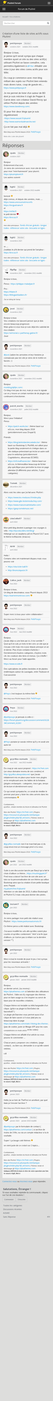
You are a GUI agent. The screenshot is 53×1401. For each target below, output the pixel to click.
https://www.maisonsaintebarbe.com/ (24, 505)
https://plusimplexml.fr (13, 174)
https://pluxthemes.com (25, 820)
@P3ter (30, 66)
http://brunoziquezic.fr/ (18, 570)
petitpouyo (16, 43)
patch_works (16, 405)
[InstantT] (6, 905)
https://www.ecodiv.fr (13, 664)
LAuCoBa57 (15, 518)
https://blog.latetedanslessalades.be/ (24, 442)
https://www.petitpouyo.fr (15, 88)
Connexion (9, 1199)
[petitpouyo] (6, 44)
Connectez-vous (9, 1181)
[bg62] (6, 188)
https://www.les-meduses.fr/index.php (24, 497)
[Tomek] (6, 484)
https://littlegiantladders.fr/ (15, 295)
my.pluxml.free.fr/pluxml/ (14, 888)
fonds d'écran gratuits (29, 225)
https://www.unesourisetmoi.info (18, 202)
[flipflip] (6, 271)
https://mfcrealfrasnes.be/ (19, 461)
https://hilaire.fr (10, 291)
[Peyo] (6, 630)
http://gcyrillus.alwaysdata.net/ (17, 774)
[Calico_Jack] (6, 581)
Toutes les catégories (12, 1205)
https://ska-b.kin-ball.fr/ (18, 566)
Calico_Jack (15, 580)
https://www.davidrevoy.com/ (16, 106)
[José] (6, 310)
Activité (6, 1213)
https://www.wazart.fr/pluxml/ (18, 118)
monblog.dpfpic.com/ (13, 387)
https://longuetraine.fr (13, 205)
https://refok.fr (10, 211)
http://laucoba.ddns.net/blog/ (21, 530)
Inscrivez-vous (26, 1181)
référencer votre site (19, 228)
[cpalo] (6, 154)
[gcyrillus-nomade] (6, 760)
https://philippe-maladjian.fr (23, 284)
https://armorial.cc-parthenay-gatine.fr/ (21, 333)
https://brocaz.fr (11, 217)
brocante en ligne (37, 228)
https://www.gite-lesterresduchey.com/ (25, 501)
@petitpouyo (9, 717)
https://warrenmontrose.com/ (17, 595)
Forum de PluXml (26, 9)
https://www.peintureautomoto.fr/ (27, 921)
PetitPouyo (36, 132)
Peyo (12, 628)
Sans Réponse (26, 1217)
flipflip (13, 269)
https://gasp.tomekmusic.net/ (21, 508)
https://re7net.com (40, 768)
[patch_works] (6, 407)
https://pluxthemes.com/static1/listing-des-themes (26, 1023)
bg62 (12, 186)
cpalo (13, 153)
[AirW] (6, 547)
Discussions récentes (12, 1209)
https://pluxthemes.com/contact (18, 1129)
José (12, 308)
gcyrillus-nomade (19, 759)
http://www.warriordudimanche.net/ (20, 121)
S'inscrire (21, 1199)
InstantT (14, 904)
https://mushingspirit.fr (36, 873)
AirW (12, 546)
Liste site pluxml (18, 136)
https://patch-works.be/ (18, 426)
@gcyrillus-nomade (12, 844)
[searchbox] (26, 23)
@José (6, 354)
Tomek (13, 483)
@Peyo (7, 693)
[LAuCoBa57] (6, 520)
